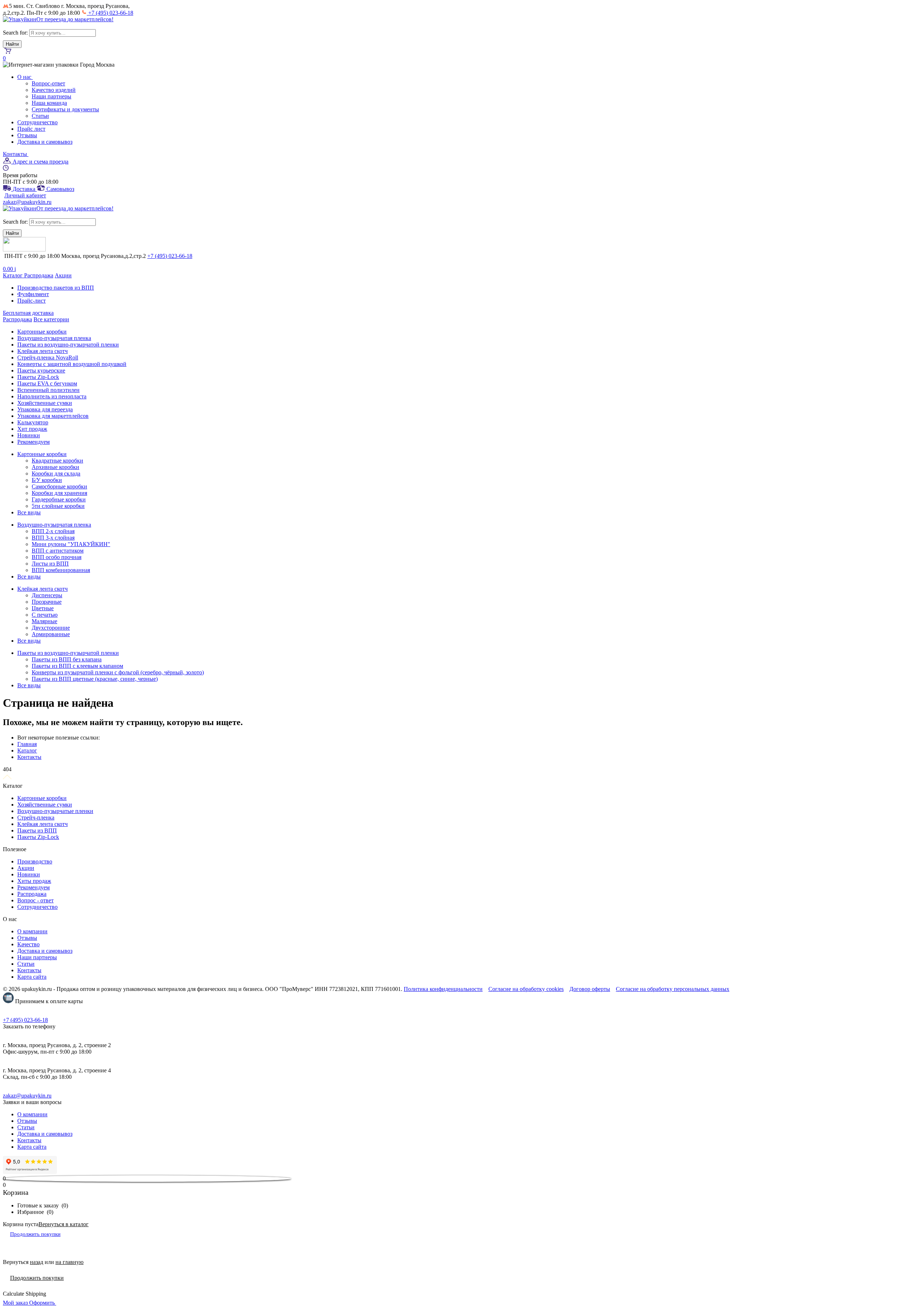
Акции (63, 275)
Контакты (15, 154)
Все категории (51, 319)
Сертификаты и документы (65, 109)
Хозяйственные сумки (44, 804)
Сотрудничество (37, 122)
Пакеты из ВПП (37, 830)
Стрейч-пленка (35, 817)
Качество (28, 944)
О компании (32, 931)
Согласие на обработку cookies (526, 989)
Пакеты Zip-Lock (38, 837)
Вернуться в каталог (64, 1224)
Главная (27, 744)
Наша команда (49, 103)
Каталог (13, 275)
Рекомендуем (33, 887)
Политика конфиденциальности (443, 989)
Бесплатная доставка (28, 313)
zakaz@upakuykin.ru (27, 202)
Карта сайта (31, 977)
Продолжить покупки (35, 1234)
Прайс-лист (31, 301)
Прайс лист (31, 129)
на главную (69, 1262)
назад (36, 1262)
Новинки (28, 874)
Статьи (40, 116)
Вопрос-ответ (48, 83)
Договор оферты (589, 989)
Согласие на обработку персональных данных (672, 989)
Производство (34, 861)
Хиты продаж (34, 881)
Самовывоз (59, 189)
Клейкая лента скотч (42, 824)
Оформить (42, 1303)
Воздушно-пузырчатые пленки (55, 811)
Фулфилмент (33, 294)
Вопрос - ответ (35, 900)
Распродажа (38, 275)
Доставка (24, 189)
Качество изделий (54, 90)
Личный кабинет (25, 195)
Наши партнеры (51, 96)
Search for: (15, 33)
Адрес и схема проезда (39, 161)
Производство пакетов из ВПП (55, 288)
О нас (25, 77)
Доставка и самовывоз (44, 142)
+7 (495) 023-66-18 (110, 13)
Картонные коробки (42, 798)
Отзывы (27, 135)
